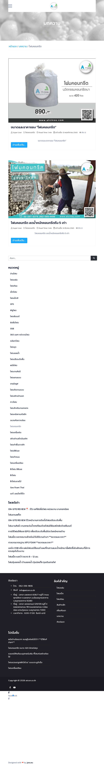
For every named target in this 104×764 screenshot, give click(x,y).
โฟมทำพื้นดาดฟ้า (17, 444)
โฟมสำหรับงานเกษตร (19, 408)
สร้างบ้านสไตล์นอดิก (19, 438)
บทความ (60, 616)
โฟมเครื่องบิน (15, 432)
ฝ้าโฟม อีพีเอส (16, 469)
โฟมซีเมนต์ (15, 316)
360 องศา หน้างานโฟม (19, 334)
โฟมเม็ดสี (14, 298)
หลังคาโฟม (14, 340)
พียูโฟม (13, 310)
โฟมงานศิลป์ (15, 371)
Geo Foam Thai (17, 487)
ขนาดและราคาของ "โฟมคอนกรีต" (33, 127)
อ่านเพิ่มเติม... (19, 145)
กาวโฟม (13, 401)
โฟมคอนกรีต (30, 132)
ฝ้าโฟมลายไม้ (15, 481)
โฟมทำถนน (15, 456)
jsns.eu (30, 762)
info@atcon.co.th (27, 590)
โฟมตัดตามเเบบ (17, 389)
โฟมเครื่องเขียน (16, 462)
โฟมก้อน (13, 285)
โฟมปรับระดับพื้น (17, 359)
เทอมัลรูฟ (14, 383)
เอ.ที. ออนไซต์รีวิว (17, 493)
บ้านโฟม (13, 273)
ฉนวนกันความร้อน (17, 420)
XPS (12, 304)
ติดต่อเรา (61, 621)
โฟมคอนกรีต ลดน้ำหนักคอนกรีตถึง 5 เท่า (38, 222)
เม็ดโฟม (13, 291)
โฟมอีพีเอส (14, 450)
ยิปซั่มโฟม (14, 322)
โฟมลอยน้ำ (15, 353)
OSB (12, 328)
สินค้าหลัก (61, 604)
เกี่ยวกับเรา (61, 610)
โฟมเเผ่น (14, 279)
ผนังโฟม (13, 365)
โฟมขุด (13, 346)
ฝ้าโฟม (13, 475)
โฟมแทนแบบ (15, 377)
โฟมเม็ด (60, 593)
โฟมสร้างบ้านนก (17, 395)
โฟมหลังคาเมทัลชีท (18, 414)
